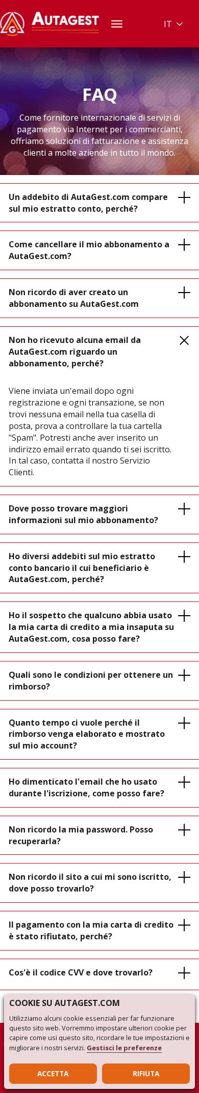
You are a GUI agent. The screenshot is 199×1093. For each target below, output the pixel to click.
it (168, 24)
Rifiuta (146, 1073)
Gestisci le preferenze (124, 1047)
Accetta (52, 1073)
